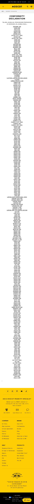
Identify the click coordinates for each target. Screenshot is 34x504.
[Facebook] (8, 391)
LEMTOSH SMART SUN (17, 200)
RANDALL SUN (17, 275)
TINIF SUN (17, 327)
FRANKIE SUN (17, 123)
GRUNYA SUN (17, 154)
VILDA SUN (17, 339)
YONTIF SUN (17, 347)
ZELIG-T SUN (17, 355)
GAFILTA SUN (17, 129)
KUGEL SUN (17, 192)
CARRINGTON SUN (17, 72)
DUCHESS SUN (17, 100)
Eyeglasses (20, 448)
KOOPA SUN (17, 189)
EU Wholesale (5, 436)
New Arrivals (20, 458)
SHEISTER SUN (17, 286)
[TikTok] (26, 391)
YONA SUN (17, 345)
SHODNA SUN (17, 297)
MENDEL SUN (17, 232)
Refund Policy (15, 499)
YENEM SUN (17, 342)
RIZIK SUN (17, 276)
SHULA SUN (17, 301)
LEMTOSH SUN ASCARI (17, 204)
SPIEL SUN (17, 311)
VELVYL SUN (17, 336)
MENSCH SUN (17, 233)
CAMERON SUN (17, 69)
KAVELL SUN (17, 179)
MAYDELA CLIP (17, 223)
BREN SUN (17, 62)
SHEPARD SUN (17, 289)
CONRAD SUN (17, 82)
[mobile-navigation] (3, 6)
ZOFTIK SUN (17, 370)
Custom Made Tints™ (22, 453)
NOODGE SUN (17, 258)
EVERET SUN (17, 110)
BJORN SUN (17, 53)
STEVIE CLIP (17, 316)
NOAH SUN (17, 257)
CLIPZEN (17, 79)
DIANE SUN (17, 89)
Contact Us (5, 465)
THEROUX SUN (17, 326)
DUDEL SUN (17, 101)
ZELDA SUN (17, 352)
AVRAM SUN (17, 40)
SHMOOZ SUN (17, 295)
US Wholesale (5, 438)
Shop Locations (6, 426)
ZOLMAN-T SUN (17, 374)
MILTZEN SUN (17, 236)
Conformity (7, 499)
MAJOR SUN (17, 219)
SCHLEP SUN (17, 279)
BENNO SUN (17, 50)
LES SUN (17, 211)
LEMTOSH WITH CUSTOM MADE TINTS (17, 197)
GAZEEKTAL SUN (17, 134)
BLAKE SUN (17, 57)
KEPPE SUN (17, 182)
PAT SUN (17, 264)
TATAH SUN (17, 319)
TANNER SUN (17, 320)
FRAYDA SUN (17, 126)
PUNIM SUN (17, 270)
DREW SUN (17, 94)
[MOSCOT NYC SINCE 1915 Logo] (17, 6)
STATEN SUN (17, 314)
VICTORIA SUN (17, 338)
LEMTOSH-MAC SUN (17, 206)
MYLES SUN (17, 253)
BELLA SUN (17, 48)
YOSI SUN (17, 348)
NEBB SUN (17, 254)
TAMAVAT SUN (17, 317)
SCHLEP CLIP (17, 278)
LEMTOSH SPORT (17, 201)
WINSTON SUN (17, 341)
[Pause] (29, 2)
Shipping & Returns (7, 448)
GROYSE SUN (17, 153)
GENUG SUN (17, 138)
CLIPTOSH (17, 76)
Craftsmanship (21, 426)
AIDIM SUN (17, 28)
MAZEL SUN (17, 226)
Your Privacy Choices (17, 497)
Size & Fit (20, 423)
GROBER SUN (17, 151)
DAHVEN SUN (17, 87)
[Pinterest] (17, 391)
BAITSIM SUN (17, 44)
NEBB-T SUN (17, 256)
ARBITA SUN (17, 32)
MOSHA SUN (17, 250)
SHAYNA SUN (17, 285)
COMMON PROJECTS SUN (17, 81)
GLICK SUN (17, 141)
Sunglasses (20, 450)
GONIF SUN (17, 144)
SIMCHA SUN (17, 304)
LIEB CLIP (17, 213)
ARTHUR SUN (17, 37)
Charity (4, 433)
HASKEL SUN (17, 157)
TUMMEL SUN (17, 332)
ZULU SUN (17, 376)
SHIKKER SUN (17, 292)
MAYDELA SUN (17, 225)
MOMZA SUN (17, 247)
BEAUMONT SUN (17, 47)
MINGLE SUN (17, 241)
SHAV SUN (17, 283)
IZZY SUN (17, 167)
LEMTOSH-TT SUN (17, 209)
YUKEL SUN (17, 350)
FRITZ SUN (17, 128)
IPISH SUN (17, 164)
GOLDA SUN (17, 142)
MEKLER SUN (17, 231)
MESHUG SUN (17, 235)
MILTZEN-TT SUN (17, 239)
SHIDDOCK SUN (17, 291)
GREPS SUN (17, 148)
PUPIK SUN (17, 272)
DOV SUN (17, 92)
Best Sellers (20, 455)
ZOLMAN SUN (17, 373)
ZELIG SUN (17, 354)
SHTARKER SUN (17, 298)
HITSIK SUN (17, 161)
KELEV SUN (17, 181)
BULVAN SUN (17, 65)
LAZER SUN (17, 194)
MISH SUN (17, 242)
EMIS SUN (17, 107)
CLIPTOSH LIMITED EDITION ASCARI (17, 78)
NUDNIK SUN (17, 261)
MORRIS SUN (17, 248)
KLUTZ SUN (17, 188)
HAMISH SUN (17, 156)
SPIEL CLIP (17, 310)
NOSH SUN (17, 260)
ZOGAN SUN (17, 372)
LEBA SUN (17, 195)
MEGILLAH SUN (17, 229)
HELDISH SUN (17, 160)
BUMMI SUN (17, 66)
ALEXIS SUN (17, 31)
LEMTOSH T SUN (17, 207)
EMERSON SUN (17, 106)
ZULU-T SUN (17, 377)
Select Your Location (17, 500)
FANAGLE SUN (17, 113)
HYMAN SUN (17, 163)
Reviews (19, 428)
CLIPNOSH (17, 75)
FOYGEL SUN (17, 119)
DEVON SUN (17, 88)
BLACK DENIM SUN (17, 56)
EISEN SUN (17, 103)
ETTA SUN (17, 109)
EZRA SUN (17, 112)
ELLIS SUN (17, 104)
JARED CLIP (17, 170)
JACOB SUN (17, 169)
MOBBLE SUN (17, 245)
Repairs (4, 453)
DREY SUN (17, 95)
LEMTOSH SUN (17, 203)
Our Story (4, 423)
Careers (4, 460)
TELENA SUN (17, 322)
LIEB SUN (17, 214)
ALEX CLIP (17, 29)
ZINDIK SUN (17, 367)
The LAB (19, 460)
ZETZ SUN (17, 357)
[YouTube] (21, 391)
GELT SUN (17, 137)
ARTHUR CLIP (17, 34)
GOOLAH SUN (17, 145)
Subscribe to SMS (21, 438)
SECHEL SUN (17, 282)
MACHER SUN (17, 217)
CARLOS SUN (17, 70)
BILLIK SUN (17, 51)
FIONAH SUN (17, 117)
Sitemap (4, 463)
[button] (27, 6)
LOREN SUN (17, 216)
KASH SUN (17, 178)
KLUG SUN (17, 186)
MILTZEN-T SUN (17, 238)
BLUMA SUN (17, 59)
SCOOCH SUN (17, 280)
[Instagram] (12, 391)
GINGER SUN (17, 139)
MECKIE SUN (17, 228)
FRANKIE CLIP (17, 120)
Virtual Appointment (7, 428)
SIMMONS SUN (17, 305)
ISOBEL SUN (17, 166)
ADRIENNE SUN (17, 26)
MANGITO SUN (17, 220)
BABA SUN (17, 42)
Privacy (5, 497)
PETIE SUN (17, 266)
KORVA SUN (17, 191)
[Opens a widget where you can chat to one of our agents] (27, 500)
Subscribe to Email (22, 436)
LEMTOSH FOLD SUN (17, 198)
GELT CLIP (17, 135)
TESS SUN (17, 325)
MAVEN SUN (17, 222)
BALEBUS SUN (17, 45)
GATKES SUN (17, 131)
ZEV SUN (17, 361)
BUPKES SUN (17, 67)
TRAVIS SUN (17, 330)
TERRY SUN (17, 323)
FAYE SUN (17, 114)
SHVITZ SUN (17, 303)
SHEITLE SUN (17, 288)
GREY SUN (17, 150)
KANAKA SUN (17, 176)
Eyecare (4, 431)
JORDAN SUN (17, 175)
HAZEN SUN (17, 159)
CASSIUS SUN (17, 73)
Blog (18, 431)
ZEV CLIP (17, 358)
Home (3, 11)
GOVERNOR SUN (17, 147)
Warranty (4, 455)
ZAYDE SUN (17, 351)
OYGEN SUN (17, 263)
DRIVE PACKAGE (17, 98)
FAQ (3, 458)
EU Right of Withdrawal (8, 450)
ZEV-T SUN (17, 364)
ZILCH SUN (17, 366)
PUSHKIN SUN (17, 273)
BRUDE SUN (17, 63)
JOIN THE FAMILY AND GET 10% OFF (17, 2)
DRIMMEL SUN (17, 97)
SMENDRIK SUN (17, 308)
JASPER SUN (17, 173)
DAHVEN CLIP (17, 85)
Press (18, 433)
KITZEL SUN (17, 185)
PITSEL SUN (17, 267)
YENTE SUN (17, 344)
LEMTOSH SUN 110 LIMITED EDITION (17, 210)
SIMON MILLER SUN (17, 307)
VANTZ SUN (17, 335)
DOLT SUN (17, 91)
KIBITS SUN (17, 184)
